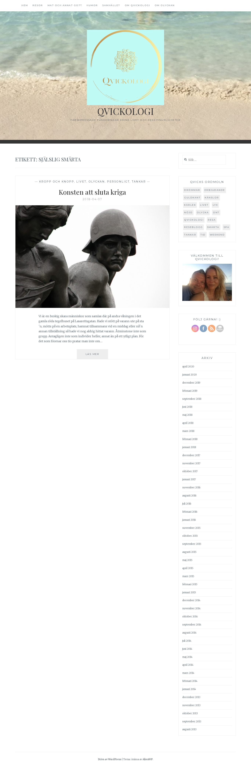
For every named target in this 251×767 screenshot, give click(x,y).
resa (212, 219)
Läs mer (97, 355)
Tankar (139, 181)
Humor (92, 5)
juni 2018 (187, 406)
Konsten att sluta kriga (92, 191)
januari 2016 (189, 519)
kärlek (190, 204)
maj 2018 (187, 414)
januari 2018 (189, 447)
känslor (212, 197)
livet (204, 204)
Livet (81, 181)
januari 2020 (189, 374)
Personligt (118, 181)
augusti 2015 (189, 552)
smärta (213, 227)
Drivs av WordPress (109, 759)
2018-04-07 (92, 199)
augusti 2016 (189, 495)
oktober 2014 (190, 616)
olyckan (97, 181)
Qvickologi (125, 111)
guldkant (192, 197)
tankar (190, 234)
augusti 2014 (189, 632)
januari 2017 (189, 479)
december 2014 (191, 600)
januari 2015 (189, 592)
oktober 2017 (190, 471)
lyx (215, 204)
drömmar (192, 190)
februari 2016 (189, 511)
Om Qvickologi (137, 5)
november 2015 (191, 528)
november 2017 (191, 463)
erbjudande (215, 190)
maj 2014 (187, 657)
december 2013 (191, 697)
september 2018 (191, 399)
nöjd (188, 212)
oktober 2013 (190, 713)
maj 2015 (187, 560)
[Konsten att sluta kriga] (92, 307)
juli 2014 (186, 640)
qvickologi (194, 219)
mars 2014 (188, 673)
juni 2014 (187, 648)
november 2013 (191, 705)
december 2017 (191, 455)
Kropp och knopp (56, 181)
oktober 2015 (190, 535)
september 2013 (191, 721)
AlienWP (148, 759)
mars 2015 (188, 576)
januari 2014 (189, 689)
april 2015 (187, 568)
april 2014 (187, 664)
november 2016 (191, 487)
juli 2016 (186, 503)
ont (216, 212)
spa (227, 227)
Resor (38, 5)
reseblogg (193, 227)
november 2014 (191, 608)
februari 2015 (189, 584)
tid (203, 234)
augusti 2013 (189, 729)
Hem (24, 5)
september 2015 (191, 544)
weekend (217, 234)
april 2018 (187, 423)
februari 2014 (189, 681)
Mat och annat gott (65, 5)
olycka (203, 212)
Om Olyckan (165, 5)
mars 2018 (188, 431)
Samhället (111, 5)
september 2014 (191, 624)
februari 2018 (190, 439)
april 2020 (188, 366)
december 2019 (191, 382)
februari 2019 (189, 390)
